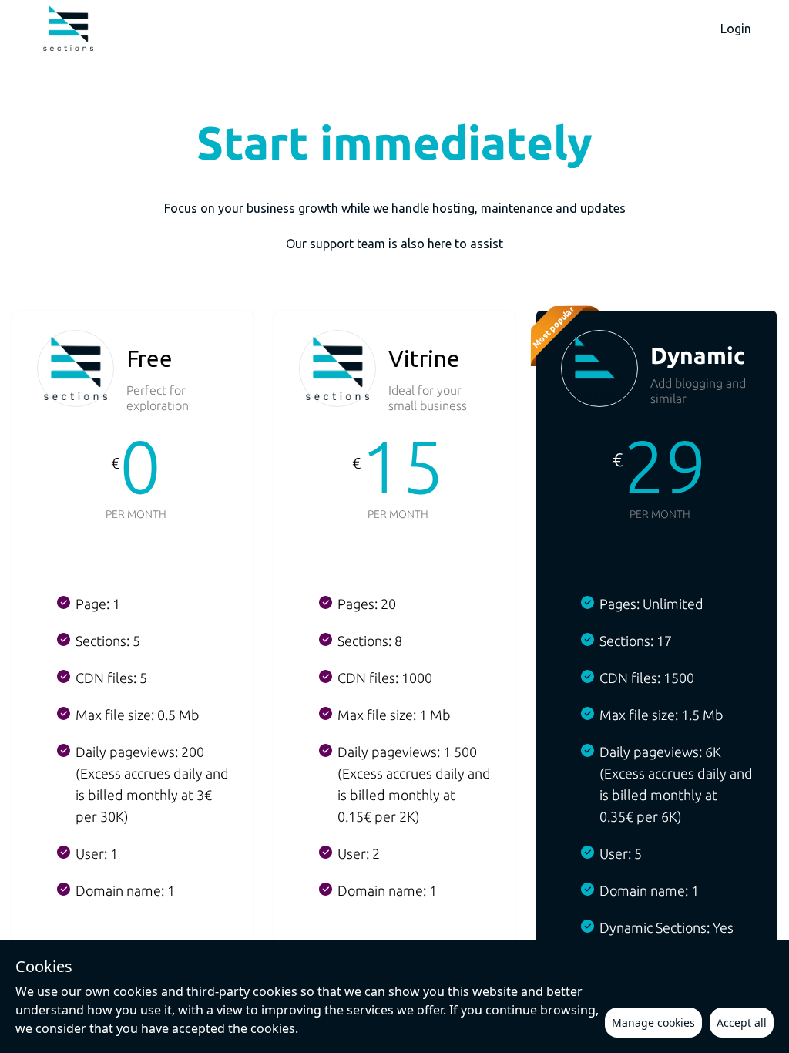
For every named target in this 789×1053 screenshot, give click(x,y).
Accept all (742, 1022)
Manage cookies (653, 1022)
